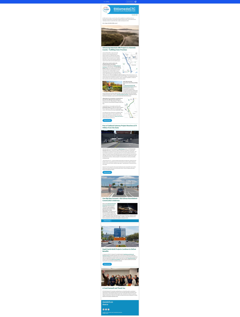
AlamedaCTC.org (107, 302)
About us (105, 304)
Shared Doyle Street (131, 258)
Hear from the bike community (122, 94)
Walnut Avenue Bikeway (116, 259)
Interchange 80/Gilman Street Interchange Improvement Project (109, 205)
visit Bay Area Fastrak (118, 116)
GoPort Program (121, 149)
